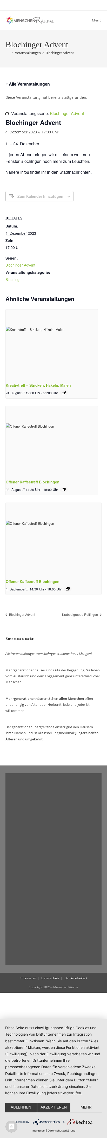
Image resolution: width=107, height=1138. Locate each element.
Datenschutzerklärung (61, 1130)
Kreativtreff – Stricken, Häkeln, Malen (38, 385)
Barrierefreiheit (76, 978)
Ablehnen (21, 1107)
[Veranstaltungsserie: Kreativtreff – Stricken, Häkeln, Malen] (64, 392)
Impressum (28, 978)
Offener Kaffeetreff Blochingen (32, 481)
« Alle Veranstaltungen (27, 84)
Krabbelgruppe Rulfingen (80, 614)
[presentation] (52, 343)
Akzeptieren (54, 1107)
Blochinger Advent (60, 52)
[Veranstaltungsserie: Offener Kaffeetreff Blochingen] (64, 489)
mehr (86, 1107)
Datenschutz (50, 978)
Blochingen (14, 279)
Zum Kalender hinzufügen (40, 196)
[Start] (7, 52)
